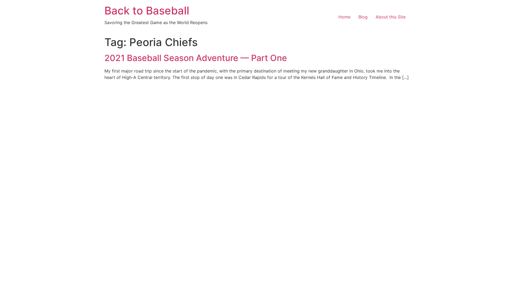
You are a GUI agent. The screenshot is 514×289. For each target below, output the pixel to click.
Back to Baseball (146, 10)
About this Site (391, 17)
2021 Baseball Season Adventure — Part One (195, 58)
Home (344, 17)
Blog (363, 17)
